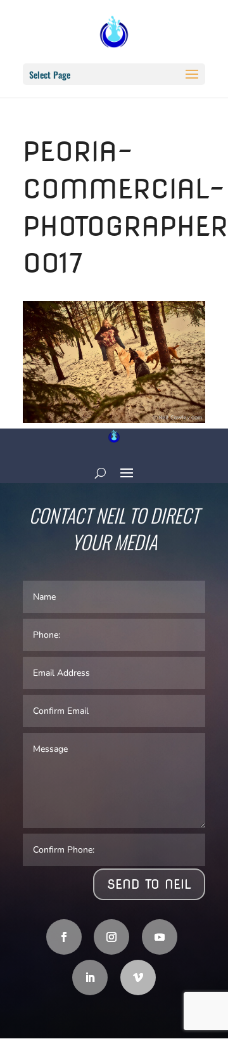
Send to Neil (149, 884)
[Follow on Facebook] (64, 937)
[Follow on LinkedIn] (90, 977)
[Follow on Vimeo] (138, 977)
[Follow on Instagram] (111, 937)
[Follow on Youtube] (159, 937)
